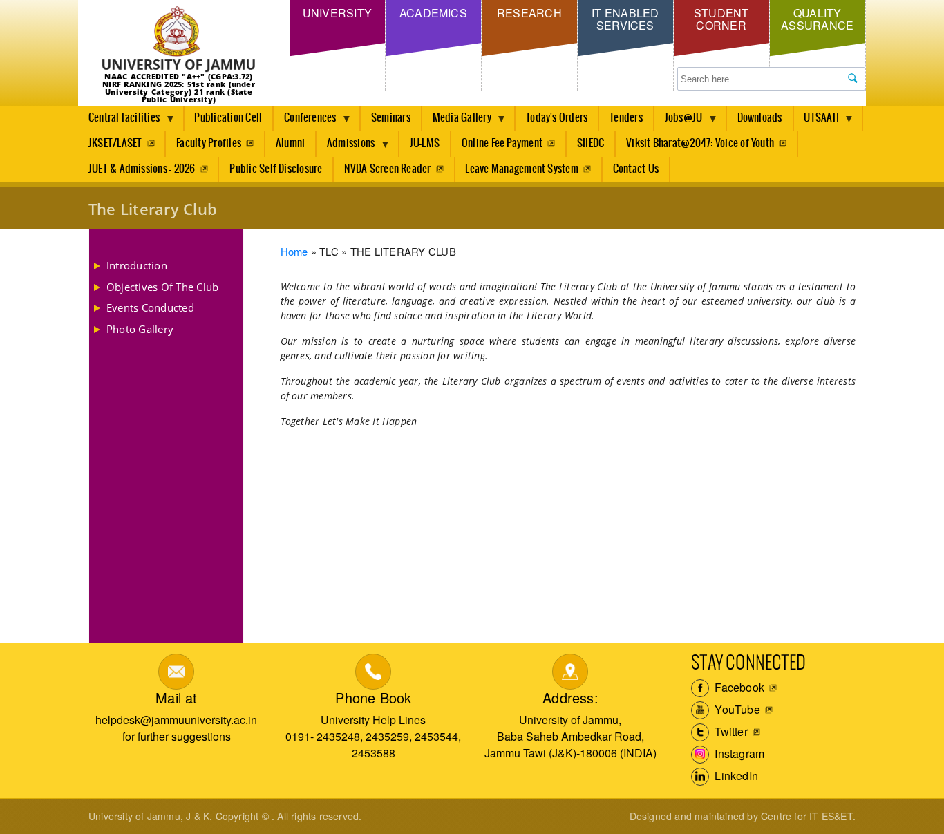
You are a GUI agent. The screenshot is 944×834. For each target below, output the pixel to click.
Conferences (305, 121)
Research (529, 13)
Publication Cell (228, 118)
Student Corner (721, 19)
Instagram (738, 753)
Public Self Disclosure (275, 169)
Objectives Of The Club (162, 287)
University (337, 13)
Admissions (346, 147)
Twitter (730, 731)
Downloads (759, 118)
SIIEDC (590, 143)
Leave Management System (521, 169)
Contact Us (636, 169)
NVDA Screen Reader (387, 169)
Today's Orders (556, 118)
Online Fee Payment (502, 143)
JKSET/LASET (115, 143)
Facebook (738, 687)
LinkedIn (735, 776)
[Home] (178, 39)
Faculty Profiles (208, 143)
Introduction (136, 265)
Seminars (390, 118)
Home (294, 251)
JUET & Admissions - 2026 (142, 169)
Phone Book (373, 698)
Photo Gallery (139, 329)
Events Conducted (150, 307)
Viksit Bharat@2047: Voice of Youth (700, 143)
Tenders (626, 118)
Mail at (176, 698)
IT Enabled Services (625, 19)
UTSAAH (816, 121)
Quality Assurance (817, 19)
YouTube (736, 709)
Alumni (290, 143)
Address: (570, 698)
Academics (433, 13)
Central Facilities (119, 121)
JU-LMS (425, 143)
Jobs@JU (678, 121)
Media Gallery (456, 121)
